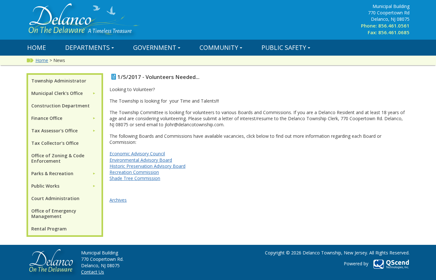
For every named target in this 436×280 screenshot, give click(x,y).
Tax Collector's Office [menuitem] (55, 143)
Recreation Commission (134, 172)
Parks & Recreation (52, 173)
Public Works (45, 186)
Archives (118, 200)
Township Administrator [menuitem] (58, 81)
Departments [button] (87, 47)
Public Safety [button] (283, 47)
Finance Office (46, 118)
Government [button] (154, 47)
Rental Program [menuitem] (49, 229)
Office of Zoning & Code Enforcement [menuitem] (57, 158)
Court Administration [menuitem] (55, 198)
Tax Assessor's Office (54, 131)
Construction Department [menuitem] (60, 106)
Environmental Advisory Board (140, 160)
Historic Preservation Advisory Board (147, 166)
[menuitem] (63, 93)
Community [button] (218, 47)
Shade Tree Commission (134, 178)
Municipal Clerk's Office (57, 93)
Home (36, 47)
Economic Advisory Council (137, 154)
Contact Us (92, 272)
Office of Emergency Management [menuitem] (53, 213)
